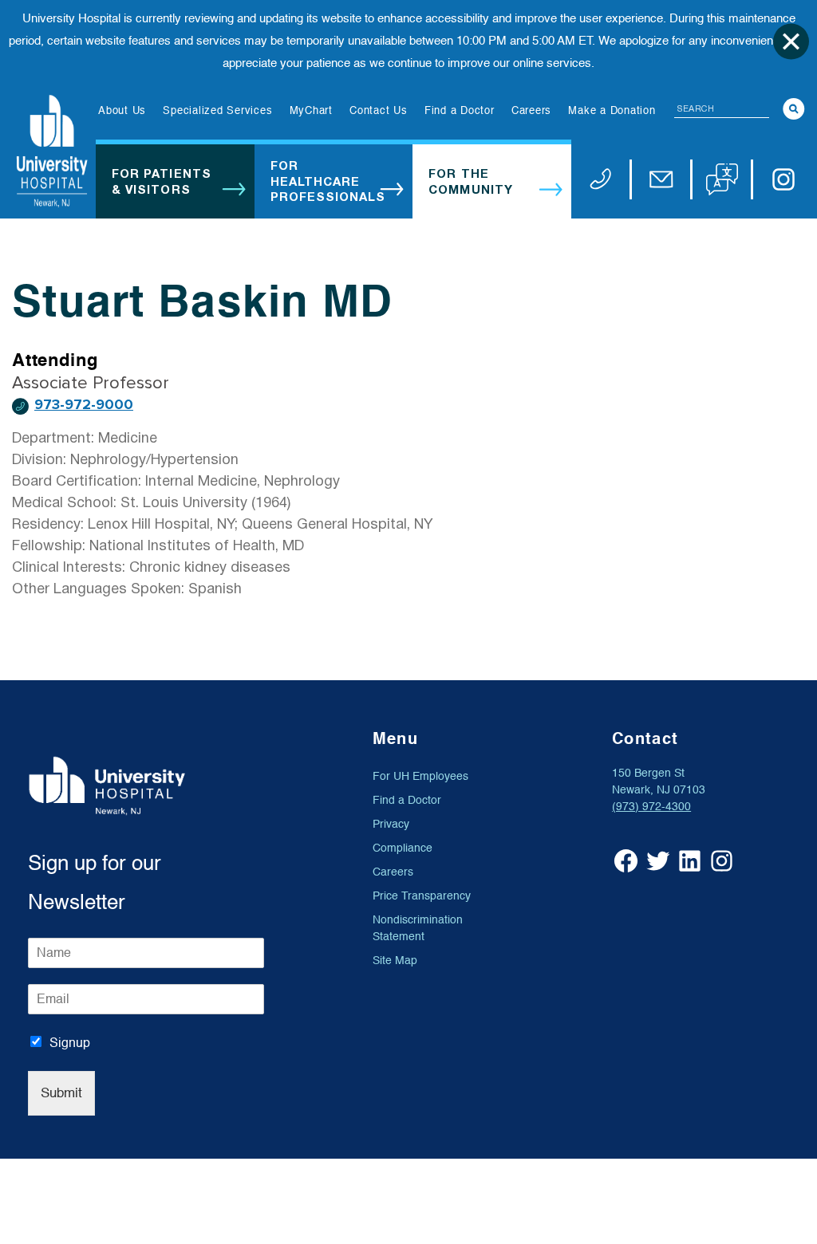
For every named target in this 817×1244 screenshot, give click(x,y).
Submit (61, 1093)
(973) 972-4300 (651, 806)
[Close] (791, 41)
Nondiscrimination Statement (418, 928)
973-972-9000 (83, 404)
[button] (722, 179)
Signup (69, 1043)
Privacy (391, 824)
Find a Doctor (407, 800)
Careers (393, 872)
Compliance (402, 848)
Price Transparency (422, 896)
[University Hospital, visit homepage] (52, 151)
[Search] (794, 109)
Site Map (395, 960)
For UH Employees (420, 776)
